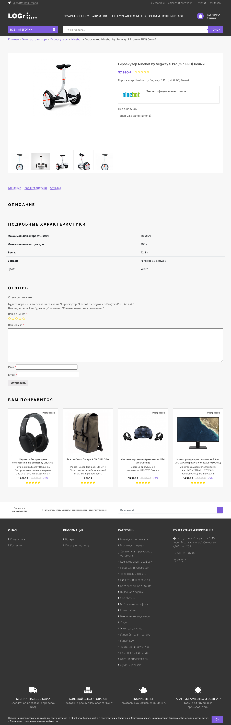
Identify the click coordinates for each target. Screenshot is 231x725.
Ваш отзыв (16, 325)
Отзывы (55, 187)
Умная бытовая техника (135, 634)
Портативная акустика (134, 646)
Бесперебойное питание (135, 586)
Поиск (215, 29)
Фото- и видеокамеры (134, 659)
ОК (217, 719)
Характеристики (36, 187)
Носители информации (134, 567)
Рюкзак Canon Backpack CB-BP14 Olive (88, 459)
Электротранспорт (132, 628)
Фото (182, 16)
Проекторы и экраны (133, 573)
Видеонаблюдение (132, 592)
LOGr (16, 16)
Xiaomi (124, 622)
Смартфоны (73, 16)
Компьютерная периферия (137, 561)
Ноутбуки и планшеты (100, 16)
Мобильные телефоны (134, 604)
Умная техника (130, 16)
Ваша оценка (18, 314)
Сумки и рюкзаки (131, 665)
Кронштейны (128, 610)
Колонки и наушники (160, 16)
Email (12, 374)
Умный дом (127, 640)
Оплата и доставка (180, 3)
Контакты (215, 3)
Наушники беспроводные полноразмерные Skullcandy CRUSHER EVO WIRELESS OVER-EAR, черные (33, 462)
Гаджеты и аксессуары (135, 579)
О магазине (157, 3)
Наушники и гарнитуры (134, 652)
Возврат (201, 3)
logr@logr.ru (180, 560)
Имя (12, 367)
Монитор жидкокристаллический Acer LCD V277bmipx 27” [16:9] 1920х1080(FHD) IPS (198, 462)
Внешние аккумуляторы (135, 616)
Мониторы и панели (132, 545)
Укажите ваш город (25, 3)
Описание (14, 187)
